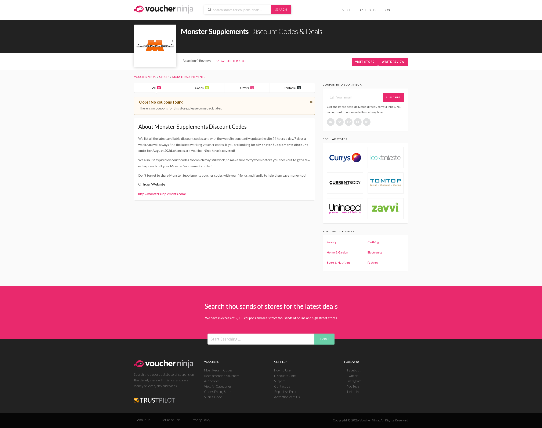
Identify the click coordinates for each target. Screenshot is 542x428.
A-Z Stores (212, 381)
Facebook (354, 370)
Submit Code (213, 397)
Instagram (354, 381)
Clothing (373, 242)
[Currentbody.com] (345, 183)
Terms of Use (171, 420)
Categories (368, 10)
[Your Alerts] (399, 8)
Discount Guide (285, 376)
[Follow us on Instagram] (367, 122)
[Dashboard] (405, 8)
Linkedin (353, 391)
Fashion (373, 262)
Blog (387, 10)
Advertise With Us (287, 397)
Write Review (393, 61)
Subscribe (393, 97)
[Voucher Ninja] (163, 9)
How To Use (282, 370)
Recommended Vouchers (221, 376)
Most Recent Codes (218, 370)
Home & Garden (337, 252)
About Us (143, 420)
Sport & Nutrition (338, 262)
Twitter (352, 376)
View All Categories (218, 386)
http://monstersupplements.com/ (162, 194)
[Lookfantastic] (386, 157)
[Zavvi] (386, 208)
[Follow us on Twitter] (340, 122)
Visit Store (364, 61)
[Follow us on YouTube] (358, 122)
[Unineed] (345, 208)
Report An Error (285, 391)
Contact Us (282, 386)
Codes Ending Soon (217, 391)
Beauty (331, 242)
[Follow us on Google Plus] (349, 122)
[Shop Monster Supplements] (155, 46)
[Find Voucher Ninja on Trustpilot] (154, 397)
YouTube (353, 386)
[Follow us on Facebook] (331, 122)
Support (279, 381)
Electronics (375, 252)
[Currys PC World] (345, 157)
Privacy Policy (201, 420)
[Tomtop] (386, 183)
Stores (347, 10)
